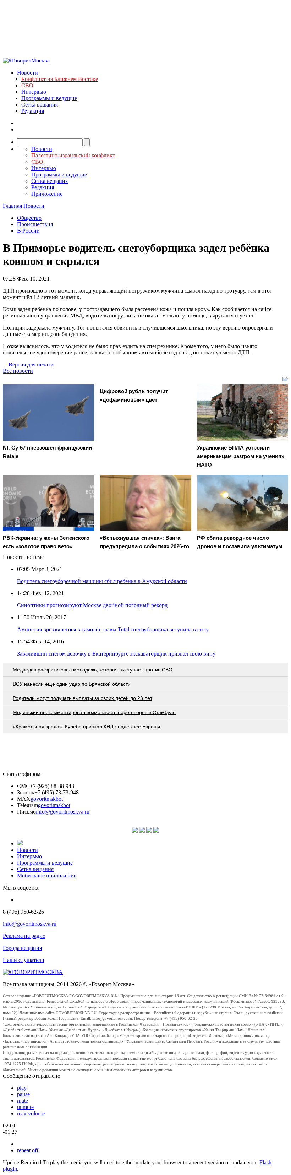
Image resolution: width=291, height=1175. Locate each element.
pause (23, 1094)
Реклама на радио (24, 936)
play (22, 1088)
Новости (27, 73)
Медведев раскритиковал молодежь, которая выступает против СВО (92, 670)
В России (28, 231)
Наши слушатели (23, 960)
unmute (25, 1107)
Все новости (18, 371)
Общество (29, 218)
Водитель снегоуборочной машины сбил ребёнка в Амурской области (102, 581)
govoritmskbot (47, 799)
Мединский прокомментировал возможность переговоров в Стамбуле (94, 712)
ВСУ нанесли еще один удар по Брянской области (72, 684)
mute (22, 1101)
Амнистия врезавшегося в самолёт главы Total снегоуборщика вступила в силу (113, 629)
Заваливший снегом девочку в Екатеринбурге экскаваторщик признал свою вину (116, 654)
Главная (12, 206)
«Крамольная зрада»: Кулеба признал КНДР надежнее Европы (86, 726)
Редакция (32, 111)
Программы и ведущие (49, 98)
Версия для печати (31, 364)
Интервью (33, 92)
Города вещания (22, 948)
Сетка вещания (39, 105)
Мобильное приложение (46, 875)
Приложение (46, 194)
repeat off (27, 1150)
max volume (31, 1113)
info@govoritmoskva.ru (62, 812)
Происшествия (35, 224)
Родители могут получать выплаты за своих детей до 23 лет (82, 698)
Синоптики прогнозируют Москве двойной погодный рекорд (92, 605)
